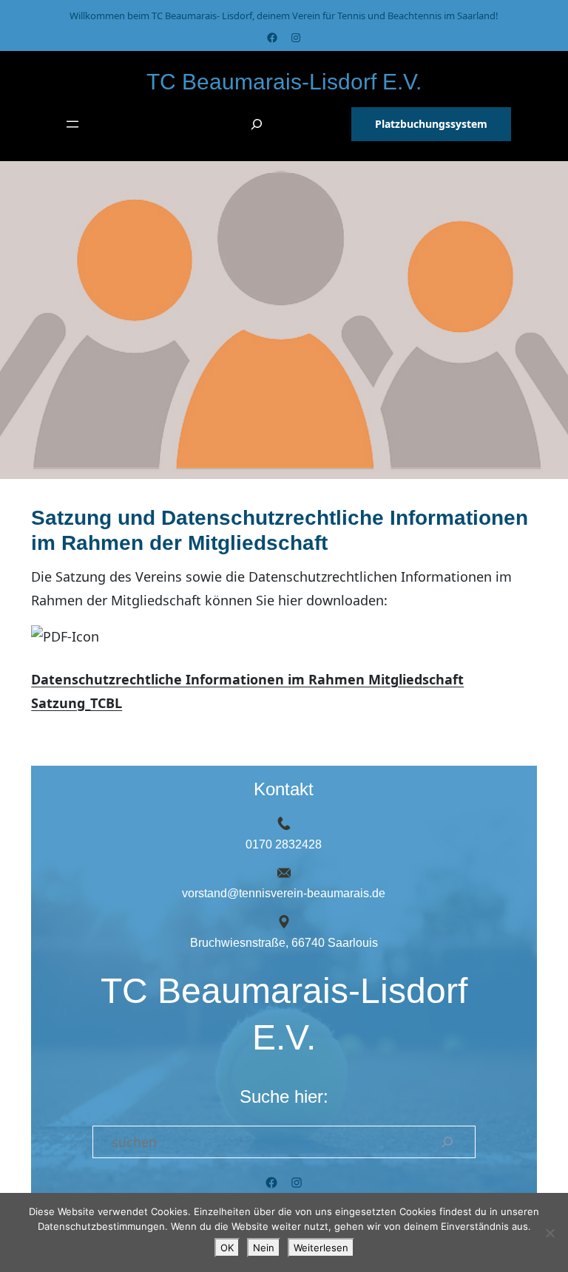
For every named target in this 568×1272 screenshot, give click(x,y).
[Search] (447, 1142)
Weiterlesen (321, 1248)
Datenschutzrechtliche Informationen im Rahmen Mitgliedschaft (247, 679)
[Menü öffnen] (72, 124)
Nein (263, 1248)
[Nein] (549, 1232)
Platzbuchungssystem (431, 124)
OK (227, 1248)
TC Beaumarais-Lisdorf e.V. (284, 81)
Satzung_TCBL (76, 703)
